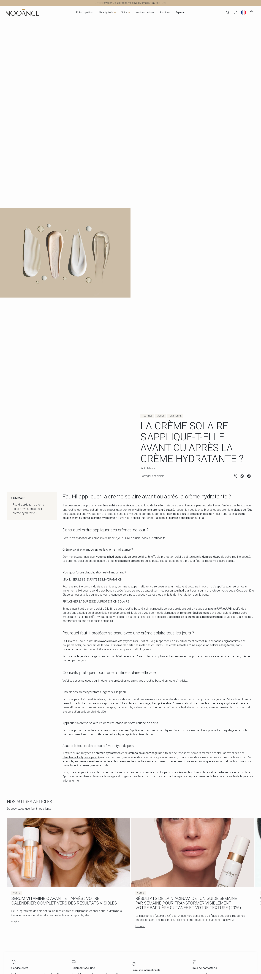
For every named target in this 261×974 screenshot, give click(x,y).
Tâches (160, 416)
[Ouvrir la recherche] (228, 12)
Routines (147, 416)
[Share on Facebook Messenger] (249, 476)
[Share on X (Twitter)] (235, 476)
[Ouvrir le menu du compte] (236, 12)
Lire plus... (16, 921)
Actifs (16, 892)
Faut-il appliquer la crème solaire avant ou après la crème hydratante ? (28, 509)
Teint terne (174, 416)
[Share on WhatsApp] (242, 476)
